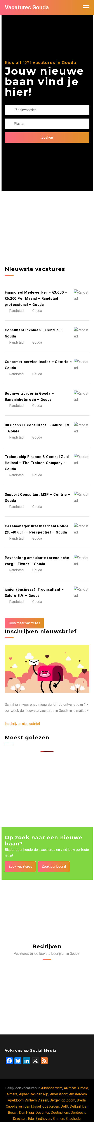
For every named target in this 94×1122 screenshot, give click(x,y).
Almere (12, 1094)
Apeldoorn (16, 1100)
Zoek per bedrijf (54, 866)
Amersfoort (59, 1094)
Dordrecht (78, 1112)
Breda (81, 1100)
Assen (43, 1100)
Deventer (42, 1112)
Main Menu (86, 7)
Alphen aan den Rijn (34, 1094)
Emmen (58, 1119)
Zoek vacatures (20, 866)
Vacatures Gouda (27, 7)
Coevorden (50, 1106)
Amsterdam (78, 1094)
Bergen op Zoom (62, 1100)
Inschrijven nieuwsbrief (22, 724)
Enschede (73, 1119)
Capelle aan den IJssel (23, 1106)
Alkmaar (70, 1088)
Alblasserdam (51, 1088)
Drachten (19, 1119)
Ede (31, 1119)
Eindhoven (43, 1119)
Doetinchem (60, 1112)
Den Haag (26, 1112)
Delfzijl (75, 1106)
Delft (64, 1106)
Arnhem (31, 1100)
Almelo (82, 1088)
